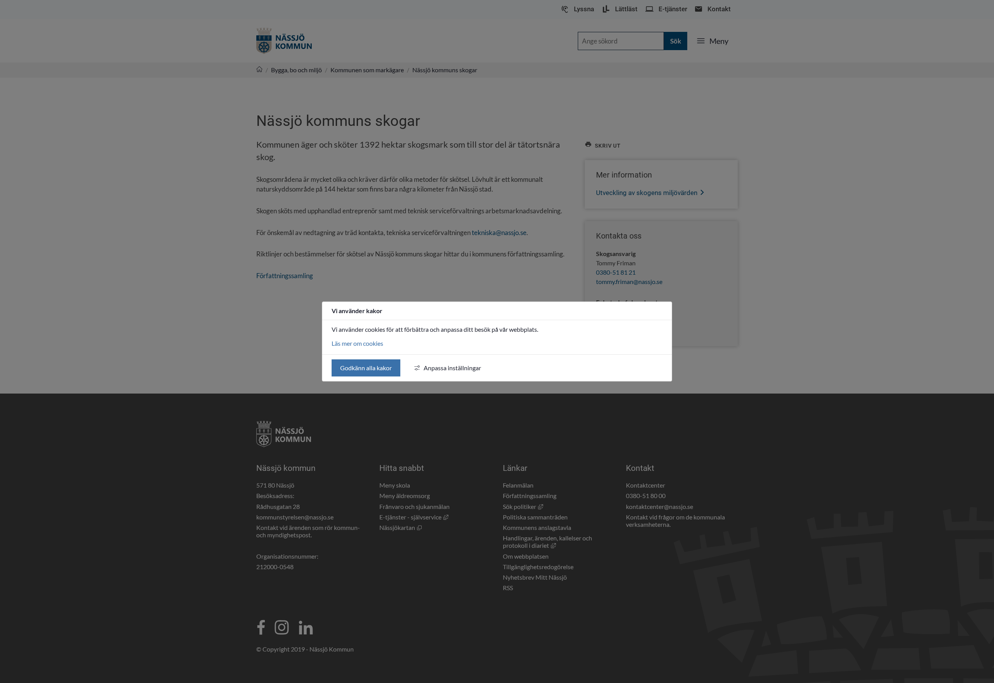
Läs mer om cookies (357, 343)
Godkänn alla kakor (366, 367)
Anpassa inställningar (452, 367)
